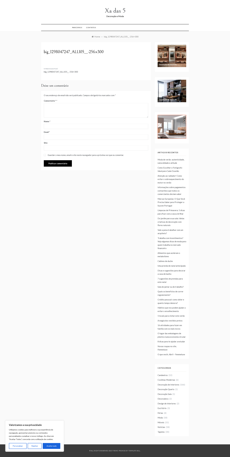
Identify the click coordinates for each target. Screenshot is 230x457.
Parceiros (77, 27)
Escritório (162, 408)
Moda (160, 417)
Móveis (161, 422)
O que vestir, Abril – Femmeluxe (171, 354)
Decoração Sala (165, 394)
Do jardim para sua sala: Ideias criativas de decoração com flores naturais (171, 221)
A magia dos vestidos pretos (170, 320)
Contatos (91, 27)
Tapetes (161, 432)
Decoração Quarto (166, 389)
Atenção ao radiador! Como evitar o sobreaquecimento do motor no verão (171, 179)
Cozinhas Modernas (166, 380)
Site (46, 143)
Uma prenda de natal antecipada (172, 266)
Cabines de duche (165, 261)
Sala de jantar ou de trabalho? (171, 287)
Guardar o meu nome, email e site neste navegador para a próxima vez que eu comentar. (86, 155)
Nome (47, 121)
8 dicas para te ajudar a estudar (171, 341)
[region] (34, 436)
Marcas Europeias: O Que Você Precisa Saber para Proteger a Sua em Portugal (171, 202)
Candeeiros (163, 375)
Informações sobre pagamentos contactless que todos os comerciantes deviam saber (172, 190)
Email (47, 132)
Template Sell (134, 451)
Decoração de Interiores (168, 384)
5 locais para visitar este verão (171, 316)
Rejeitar (34, 446)
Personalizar (18, 446)
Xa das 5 (115, 10)
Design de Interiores (167, 403)
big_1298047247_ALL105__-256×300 (61, 72)
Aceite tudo (52, 446)
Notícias (161, 427)
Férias (160, 413)
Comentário (50, 101)
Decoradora (163, 399)
